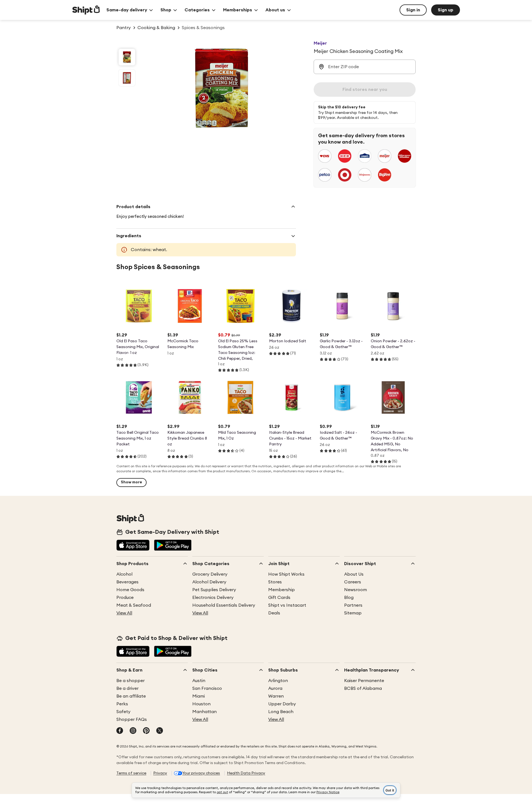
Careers (352, 582)
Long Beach (280, 711)
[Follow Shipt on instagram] (133, 731)
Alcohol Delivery (209, 582)
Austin (198, 680)
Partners (353, 605)
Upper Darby (282, 704)
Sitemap (353, 613)
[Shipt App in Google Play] (172, 546)
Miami (198, 696)
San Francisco (207, 688)
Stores (275, 582)
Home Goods (130, 590)
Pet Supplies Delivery (214, 590)
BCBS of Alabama (363, 688)
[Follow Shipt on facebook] (119, 731)
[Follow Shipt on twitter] (159, 731)
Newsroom (355, 590)
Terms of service (131, 773)
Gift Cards (279, 597)
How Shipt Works (286, 574)
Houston (201, 704)
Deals (274, 613)
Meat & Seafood (133, 605)
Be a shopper (130, 680)
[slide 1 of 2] (127, 57)
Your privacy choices (201, 773)
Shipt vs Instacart (287, 605)
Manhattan (204, 711)
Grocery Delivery (209, 574)
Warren (276, 696)
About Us (354, 574)
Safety (123, 711)
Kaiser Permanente (364, 680)
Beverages (127, 582)
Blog (349, 597)
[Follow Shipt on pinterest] (146, 731)
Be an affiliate (131, 696)
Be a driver (127, 688)
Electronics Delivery (213, 597)
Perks (122, 704)
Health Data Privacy (246, 773)
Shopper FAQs (131, 719)
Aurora (275, 688)
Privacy (160, 773)
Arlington (278, 680)
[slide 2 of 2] (127, 78)
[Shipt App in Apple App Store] (133, 546)
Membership (281, 590)
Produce (125, 597)
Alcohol (124, 574)
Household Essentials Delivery (223, 605)
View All (124, 613)
